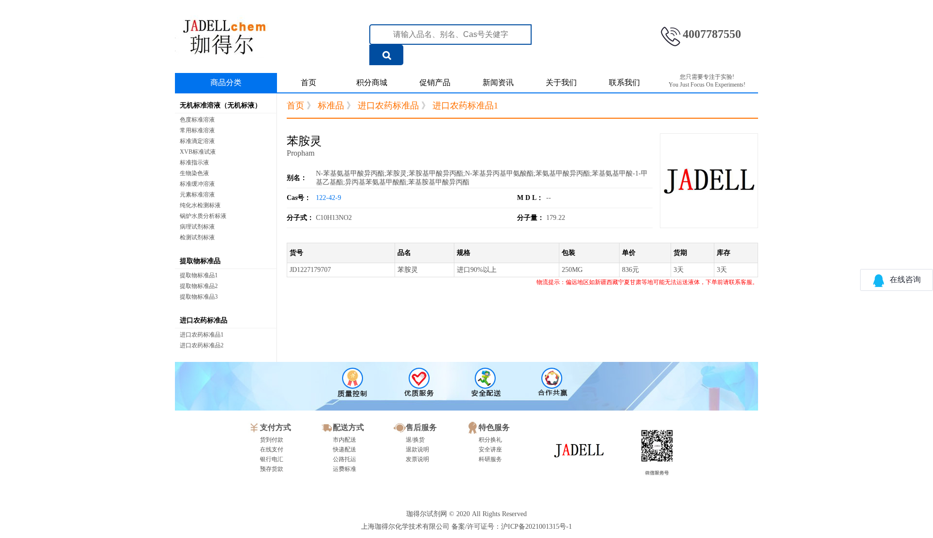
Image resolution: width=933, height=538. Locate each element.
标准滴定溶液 (197, 141)
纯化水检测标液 (200, 205)
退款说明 (417, 449)
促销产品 (434, 82)
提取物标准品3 (199, 296)
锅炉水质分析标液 (203, 216)
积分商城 (371, 82)
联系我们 (624, 82)
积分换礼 (490, 439)
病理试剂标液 (197, 226)
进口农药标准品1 (202, 334)
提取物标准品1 (199, 275)
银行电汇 (271, 459)
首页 (308, 82)
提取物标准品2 (199, 286)
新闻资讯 (498, 82)
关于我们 (561, 82)
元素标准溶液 (197, 194)
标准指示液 (194, 162)
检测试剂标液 (197, 237)
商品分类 (226, 82)
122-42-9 (328, 197)
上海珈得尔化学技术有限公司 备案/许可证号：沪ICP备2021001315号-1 (466, 526)
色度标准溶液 (197, 119)
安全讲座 (490, 449)
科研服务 (490, 459)
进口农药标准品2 (202, 345)
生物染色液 (194, 173)
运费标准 (344, 469)
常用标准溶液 (197, 130)
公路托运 (344, 459)
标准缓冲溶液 (197, 183)
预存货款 (271, 469)
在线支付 (271, 449)
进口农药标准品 (203, 320)
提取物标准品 (200, 261)
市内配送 (344, 439)
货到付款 (271, 439)
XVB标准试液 (198, 151)
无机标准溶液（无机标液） (220, 105)
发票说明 (417, 459)
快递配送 (344, 449)
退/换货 (415, 439)
